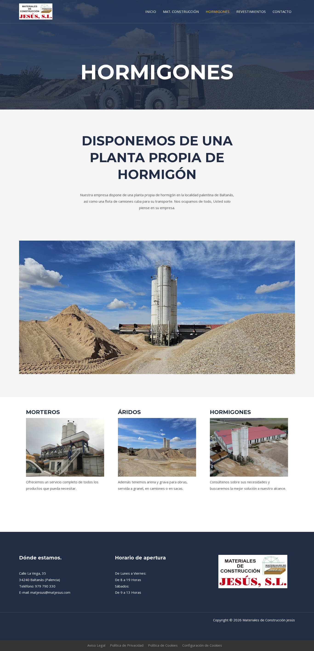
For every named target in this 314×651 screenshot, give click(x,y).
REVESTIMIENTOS (251, 11)
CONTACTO (282, 11)
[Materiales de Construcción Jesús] (35, 11)
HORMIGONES (217, 11)
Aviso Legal (96, 645)
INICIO (150, 11)
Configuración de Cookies (202, 645)
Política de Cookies (163, 645)
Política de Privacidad (126, 645)
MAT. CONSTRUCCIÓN (181, 11)
